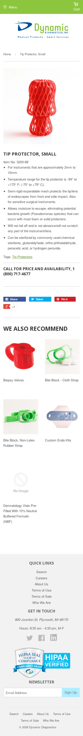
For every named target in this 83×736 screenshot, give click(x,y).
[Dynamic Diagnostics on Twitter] (29, 639)
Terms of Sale (41, 596)
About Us (41, 584)
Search (41, 571)
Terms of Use (41, 590)
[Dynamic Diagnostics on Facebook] (41, 639)
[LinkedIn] (53, 639)
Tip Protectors (22, 256)
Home (7, 54)
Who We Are (41, 602)
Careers (41, 578)
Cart (76, 9)
